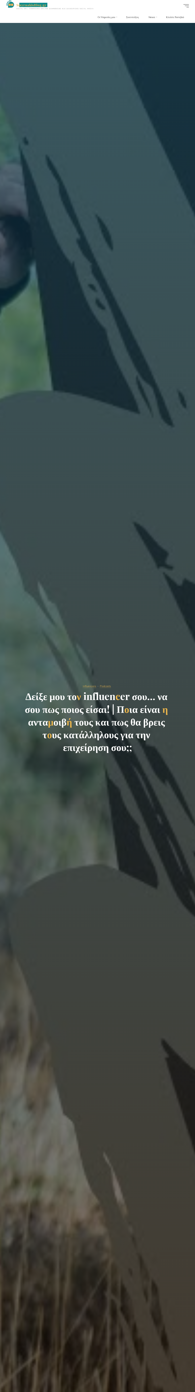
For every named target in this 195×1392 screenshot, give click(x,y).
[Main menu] (186, 5)
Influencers (89, 686)
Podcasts (105, 686)
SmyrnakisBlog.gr (31, 5)
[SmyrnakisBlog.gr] (10, 4)
